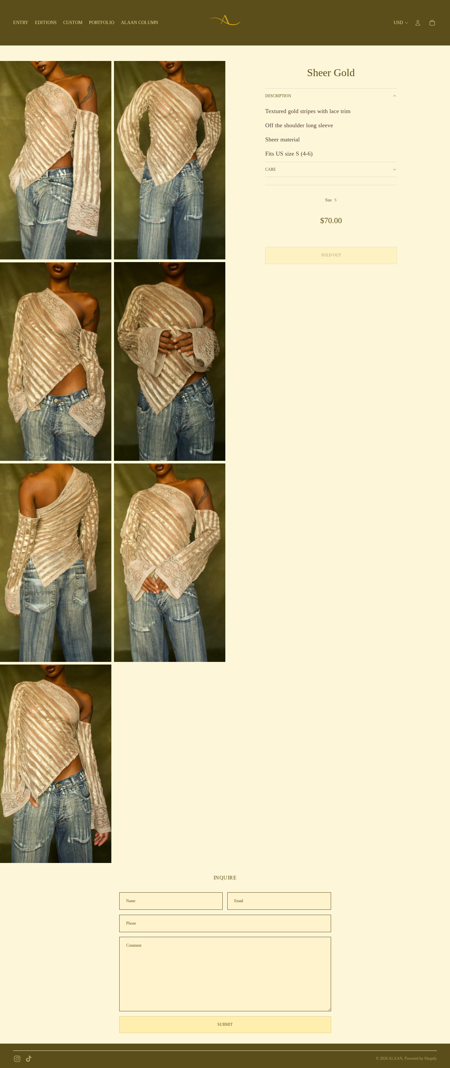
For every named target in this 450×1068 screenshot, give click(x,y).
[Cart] (432, 22)
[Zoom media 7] (55, 764)
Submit (225, 1024)
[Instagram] (17, 1059)
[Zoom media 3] (55, 361)
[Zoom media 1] (55, 160)
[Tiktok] (29, 1059)
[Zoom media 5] (55, 562)
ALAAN (395, 1058)
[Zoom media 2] (169, 160)
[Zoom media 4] (169, 361)
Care (270, 169)
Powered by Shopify (421, 1058)
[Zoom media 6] (169, 562)
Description (278, 96)
